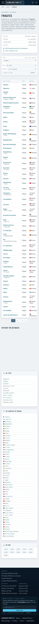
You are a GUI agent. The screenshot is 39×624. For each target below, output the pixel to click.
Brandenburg (7, 152)
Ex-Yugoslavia (9, 449)
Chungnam (6, 193)
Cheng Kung (7, 182)
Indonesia (8, 468)
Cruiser (5, 388)
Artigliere (6, 130)
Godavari (6, 285)
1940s (12, 549)
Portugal (8, 501)
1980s (6, 552)
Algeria (7, 417)
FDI (4, 239)
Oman (6, 491)
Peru (6, 494)
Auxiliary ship (8, 400)
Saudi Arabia (9, 508)
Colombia (8, 435)
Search (33, 72)
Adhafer (5, 92)
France (7, 454)
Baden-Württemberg (9, 133)
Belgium (7, 426)
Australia (8, 421)
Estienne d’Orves (8, 225)
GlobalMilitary (14, 2)
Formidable (6, 257)
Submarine (6, 379)
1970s (30, 549)
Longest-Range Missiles (9, 581)
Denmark (7, 440)
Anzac (5, 126)
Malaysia (8, 482)
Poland (7, 498)
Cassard (5, 178)
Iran (6, 470)
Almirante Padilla (8, 112)
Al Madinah (6, 106)
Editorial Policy (27, 618)
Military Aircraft (6, 591)
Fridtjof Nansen (8, 266)
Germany (7, 456)
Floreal (5, 254)
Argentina (8, 419)
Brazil (7, 428)
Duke (4, 220)
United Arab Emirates (12, 531)
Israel (7, 475)
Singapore (8, 510)
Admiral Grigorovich (9, 97)
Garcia (5, 270)
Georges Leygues (8, 275)
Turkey (7, 526)
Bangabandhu (7, 140)
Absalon (5, 84)
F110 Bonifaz (7, 230)
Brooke (5, 173)
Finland (7, 452)
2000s (18, 552)
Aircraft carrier (8, 393)
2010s (24, 552)
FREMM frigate (7, 250)
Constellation (7, 199)
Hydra (5, 292)
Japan (7, 480)
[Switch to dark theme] (32, 2)
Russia (7, 505)
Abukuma (6, 88)
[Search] (36, 2)
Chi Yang (6, 187)
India (7, 466)
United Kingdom (10, 533)
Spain (7, 517)
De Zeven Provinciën (9, 215)
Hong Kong (8, 461)
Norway (7, 489)
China (7, 433)
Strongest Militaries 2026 (9, 573)
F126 (4, 234)
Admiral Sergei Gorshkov (11, 103)
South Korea (9, 515)
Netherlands (9, 484)
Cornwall (6, 204)
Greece (7, 459)
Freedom (6, 261)
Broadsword (7, 162)
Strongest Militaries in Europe (11, 576)
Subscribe (19, 610)
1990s (12, 552)
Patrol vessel (7, 395)
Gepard (5, 281)
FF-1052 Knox (7, 245)
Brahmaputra (7, 148)
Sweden (7, 519)
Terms (22, 621)
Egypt (7, 442)
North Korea (9, 487)
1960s (24, 549)
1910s (6, 549)
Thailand (8, 524)
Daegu (5, 209)
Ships (8, 7)
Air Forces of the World (8, 586)
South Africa (9, 512)
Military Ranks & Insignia (9, 593)
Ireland (7, 473)
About (18, 618)
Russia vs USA (23, 586)
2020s (30, 552)
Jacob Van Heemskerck (10, 315)
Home (2, 7)
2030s (6, 555)
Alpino (5, 117)
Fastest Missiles (6, 578)
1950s (18, 549)
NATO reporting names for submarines (16, 48)
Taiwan (7, 522)
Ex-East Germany (10, 445)
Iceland (7, 463)
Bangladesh (8, 424)
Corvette (6, 383)
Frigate (5, 381)
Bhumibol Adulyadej (9, 144)
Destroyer (6, 390)
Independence (7, 301)
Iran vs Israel (23, 593)
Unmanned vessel (8, 402)
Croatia (7, 438)
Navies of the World (7, 588)
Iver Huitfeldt (7, 310)
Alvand (5, 121)
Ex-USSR (7, 447)
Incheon (5, 297)
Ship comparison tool (11, 50)
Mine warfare (7, 397)
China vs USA (23, 588)
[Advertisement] (19, 350)
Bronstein (6, 168)
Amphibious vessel (9, 386)
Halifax (5, 288)
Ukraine (7, 529)
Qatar (7, 503)
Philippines (9, 496)
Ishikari (5, 306)
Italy (7, 477)
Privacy (28, 612)
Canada (7, 431)
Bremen (5, 157)
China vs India (23, 591)
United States (9, 536)
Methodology (5, 621)
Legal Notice (30, 621)
